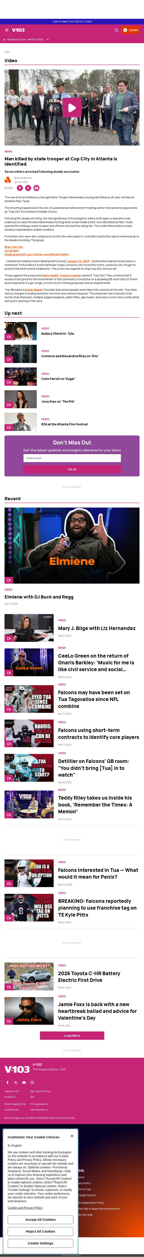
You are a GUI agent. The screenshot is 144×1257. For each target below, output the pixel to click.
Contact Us (10, 1097)
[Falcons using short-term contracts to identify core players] (29, 733)
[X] (16, 1083)
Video (45, 328)
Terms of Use (82, 1189)
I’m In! (72, 469)
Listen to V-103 (11, 1091)
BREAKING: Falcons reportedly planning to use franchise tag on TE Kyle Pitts (97, 908)
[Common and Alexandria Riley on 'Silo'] (20, 354)
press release (34, 289)
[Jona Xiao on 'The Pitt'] (20, 399)
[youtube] (24, 1083)
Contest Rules (11, 1109)
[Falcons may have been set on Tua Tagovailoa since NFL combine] (29, 699)
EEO (32, 1097)
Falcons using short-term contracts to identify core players (98, 733)
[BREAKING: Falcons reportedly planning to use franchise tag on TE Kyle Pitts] (29, 907)
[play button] (72, 107)
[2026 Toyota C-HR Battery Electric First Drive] (29, 976)
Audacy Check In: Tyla (57, 333)
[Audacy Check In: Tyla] (20, 331)
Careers (79, 1177)
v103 (6, 52)
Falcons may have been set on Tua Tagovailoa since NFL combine (94, 699)
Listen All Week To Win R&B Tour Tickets (72, 21)
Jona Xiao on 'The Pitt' (58, 401)
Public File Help (83, 1214)
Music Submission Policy (89, 1202)
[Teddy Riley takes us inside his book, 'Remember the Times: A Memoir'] (29, 804)
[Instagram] (32, 1083)
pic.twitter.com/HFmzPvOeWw (48, 254)
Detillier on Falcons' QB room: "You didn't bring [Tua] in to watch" (93, 768)
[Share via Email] (36, 188)
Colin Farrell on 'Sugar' (58, 379)
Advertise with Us (39, 1109)
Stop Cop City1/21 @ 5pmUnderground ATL (16, 250)
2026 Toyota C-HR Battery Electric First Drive (89, 976)
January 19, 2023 (78, 261)
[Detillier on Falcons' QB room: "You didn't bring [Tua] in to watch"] (29, 768)
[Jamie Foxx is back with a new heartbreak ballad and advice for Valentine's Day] (29, 1011)
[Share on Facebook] (20, 188)
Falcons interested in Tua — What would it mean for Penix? (98, 873)
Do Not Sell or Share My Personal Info (97, 1208)
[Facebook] (7, 1083)
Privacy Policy (82, 1183)
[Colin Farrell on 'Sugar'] (20, 376)
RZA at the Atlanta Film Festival (64, 424)
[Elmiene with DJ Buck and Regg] (72, 546)
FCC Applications (38, 1104)
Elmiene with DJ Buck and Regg (39, 597)
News (8, 151)
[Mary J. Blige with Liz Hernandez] (29, 628)
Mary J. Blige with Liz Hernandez (97, 628)
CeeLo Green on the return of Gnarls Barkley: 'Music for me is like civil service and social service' (96, 666)
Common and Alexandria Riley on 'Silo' (70, 356)
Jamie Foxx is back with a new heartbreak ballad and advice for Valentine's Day (97, 1011)
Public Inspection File (15, 1104)
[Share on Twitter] (28, 188)
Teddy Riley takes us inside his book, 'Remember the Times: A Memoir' (95, 804)
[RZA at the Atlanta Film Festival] (20, 422)
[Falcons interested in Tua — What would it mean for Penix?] (29, 873)
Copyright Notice (85, 1195)
